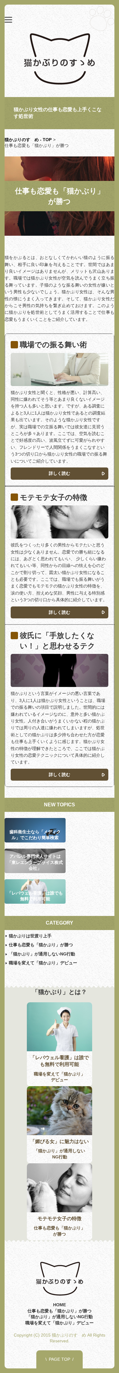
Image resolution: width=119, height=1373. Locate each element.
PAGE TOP (59, 1359)
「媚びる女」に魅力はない (59, 1141)
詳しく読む (59, 473)
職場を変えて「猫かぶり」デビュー (43, 962)
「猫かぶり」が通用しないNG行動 (42, 953)
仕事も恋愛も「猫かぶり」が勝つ (41, 944)
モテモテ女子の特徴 (59, 1218)
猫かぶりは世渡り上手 (30, 935)
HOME (59, 1304)
